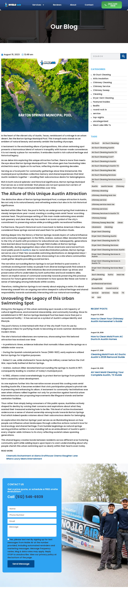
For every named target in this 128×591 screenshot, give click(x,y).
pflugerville (97, 279)
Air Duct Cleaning (102, 74)
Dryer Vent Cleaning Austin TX (105, 240)
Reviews (57, 4)
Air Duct (95, 143)
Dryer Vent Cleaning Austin (104, 236)
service (96, 113)
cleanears (96, 227)
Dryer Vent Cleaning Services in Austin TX (106, 262)
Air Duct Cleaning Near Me (104, 170)
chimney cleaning (100, 190)
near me (120, 274)
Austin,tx (26, 250)
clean (120, 222)
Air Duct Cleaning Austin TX (104, 152)
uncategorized (100, 121)
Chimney (120, 186)
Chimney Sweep (101, 90)
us (93, 297)
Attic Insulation (100, 78)
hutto (110, 274)
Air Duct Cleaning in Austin (104, 161)
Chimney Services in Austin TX (105, 213)
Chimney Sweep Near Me (103, 222)
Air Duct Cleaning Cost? (103, 157)
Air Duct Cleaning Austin (103, 147)
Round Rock (97, 288)
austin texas (107, 186)
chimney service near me (103, 204)
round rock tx (100, 109)
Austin (95, 186)
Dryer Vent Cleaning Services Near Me (107, 269)
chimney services (100, 209)
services (106, 292)
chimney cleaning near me (104, 195)
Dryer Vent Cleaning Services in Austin (106, 255)
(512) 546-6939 (29, 496)
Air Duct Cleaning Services (104, 175)
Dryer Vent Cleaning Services (105, 245)
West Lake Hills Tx (102, 125)
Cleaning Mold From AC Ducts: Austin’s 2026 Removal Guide (108, 356)
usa (99, 297)
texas (115, 292)
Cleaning (97, 94)
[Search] (123, 56)
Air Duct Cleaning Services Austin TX (107, 180)
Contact (89, 4)
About (73, 4)
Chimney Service (101, 86)
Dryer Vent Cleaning (103, 97)
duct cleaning (98, 274)
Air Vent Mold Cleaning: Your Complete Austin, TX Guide (107, 373)
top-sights (98, 117)
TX (123, 292)
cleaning (108, 227)
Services (36, 4)
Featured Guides (101, 101)
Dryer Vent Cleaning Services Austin (108, 249)
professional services (102, 283)
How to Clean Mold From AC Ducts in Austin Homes (107, 338)
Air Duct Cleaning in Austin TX (105, 166)
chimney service (99, 200)
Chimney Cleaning (102, 82)
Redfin (96, 105)
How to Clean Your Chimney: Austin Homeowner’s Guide (107, 320)
